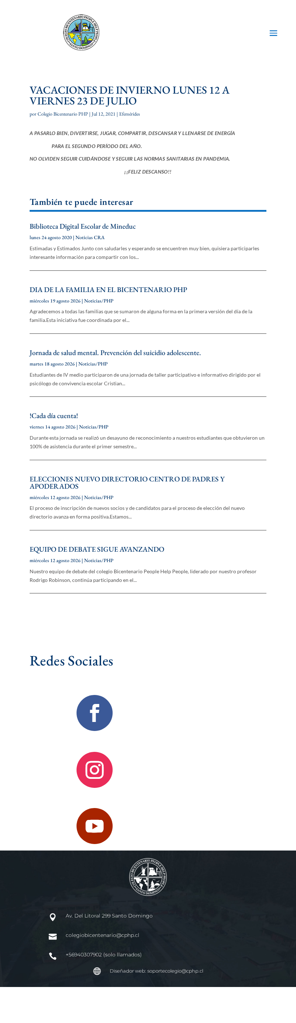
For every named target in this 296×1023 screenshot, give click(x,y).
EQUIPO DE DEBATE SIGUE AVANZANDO (97, 549)
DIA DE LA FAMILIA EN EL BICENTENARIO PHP (108, 289)
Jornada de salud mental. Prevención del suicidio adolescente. (115, 352)
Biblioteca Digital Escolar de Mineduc (83, 226)
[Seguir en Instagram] (95, 770)
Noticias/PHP (98, 300)
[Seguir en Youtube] (95, 826)
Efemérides (129, 114)
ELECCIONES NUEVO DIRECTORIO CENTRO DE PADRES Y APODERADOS (127, 482)
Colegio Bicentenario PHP (63, 114)
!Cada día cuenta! (54, 415)
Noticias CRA (90, 237)
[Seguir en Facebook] (95, 713)
